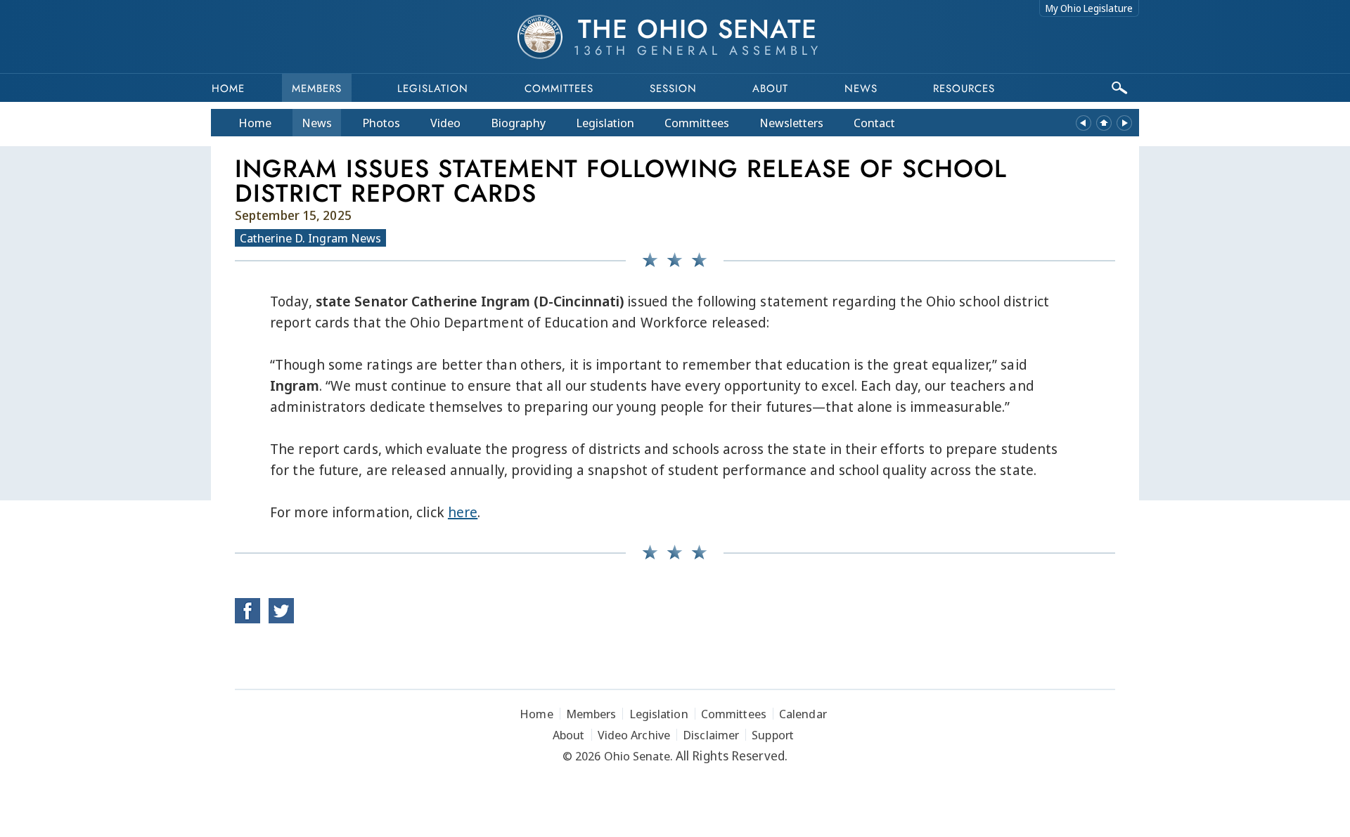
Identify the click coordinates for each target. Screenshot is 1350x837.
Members (317, 88)
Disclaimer (711, 735)
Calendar (803, 714)
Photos (381, 123)
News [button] (861, 88)
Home (228, 88)
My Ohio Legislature (1089, 8)
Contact (874, 123)
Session (673, 88)
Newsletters (791, 123)
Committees (559, 88)
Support (773, 735)
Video (445, 123)
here (462, 511)
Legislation (432, 88)
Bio (518, 123)
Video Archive (634, 735)
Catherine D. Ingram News (310, 238)
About (770, 88)
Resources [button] (964, 88)
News (317, 123)
